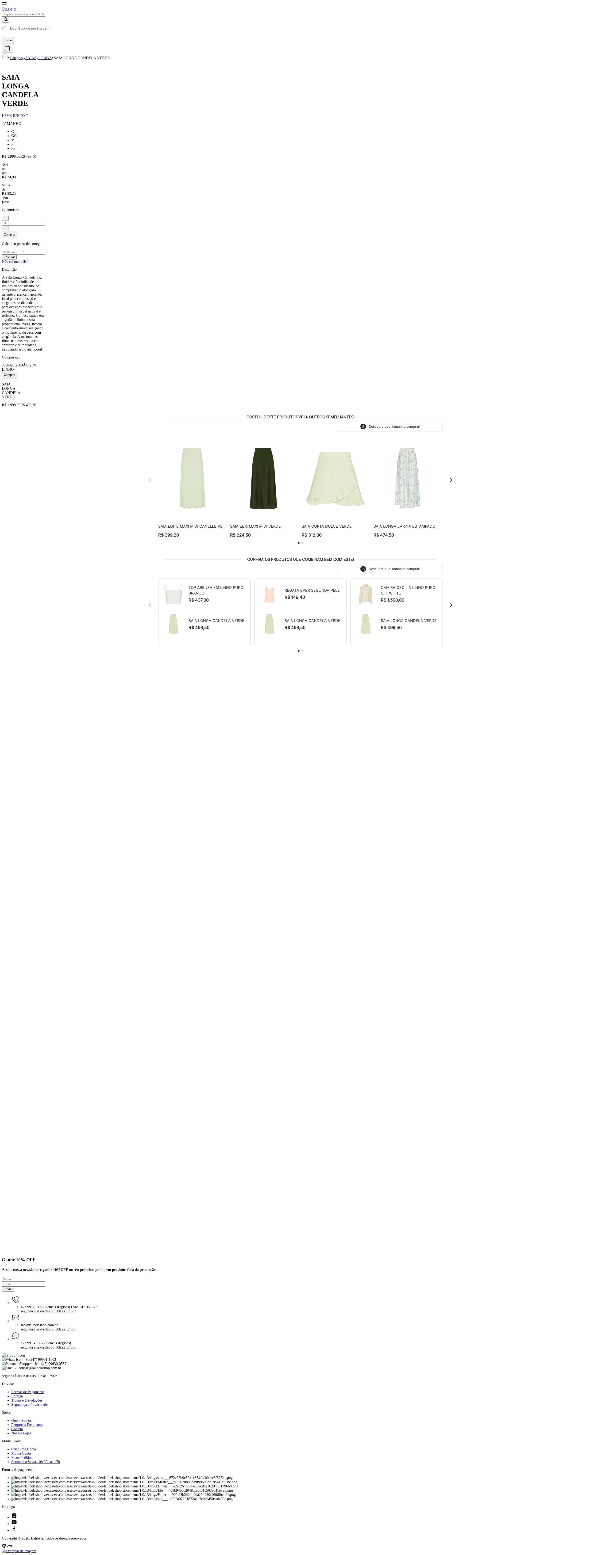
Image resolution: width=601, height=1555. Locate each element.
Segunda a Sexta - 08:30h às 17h (35, 1462)
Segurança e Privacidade (29, 1404)
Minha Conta (21, 1453)
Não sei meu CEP (15, 261)
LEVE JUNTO (13, 116)
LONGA (45, 58)
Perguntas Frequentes (27, 1425)
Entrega (17, 1396)
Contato (17, 1429)
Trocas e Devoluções (26, 1400)
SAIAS (30, 58)
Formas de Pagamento (27, 1392)
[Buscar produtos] (5, 20)
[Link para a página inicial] (5, 58)
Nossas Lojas (21, 1433)
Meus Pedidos (21, 1458)
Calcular (9, 257)
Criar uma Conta (23, 1449)
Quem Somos (21, 1420)
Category (16, 58)
